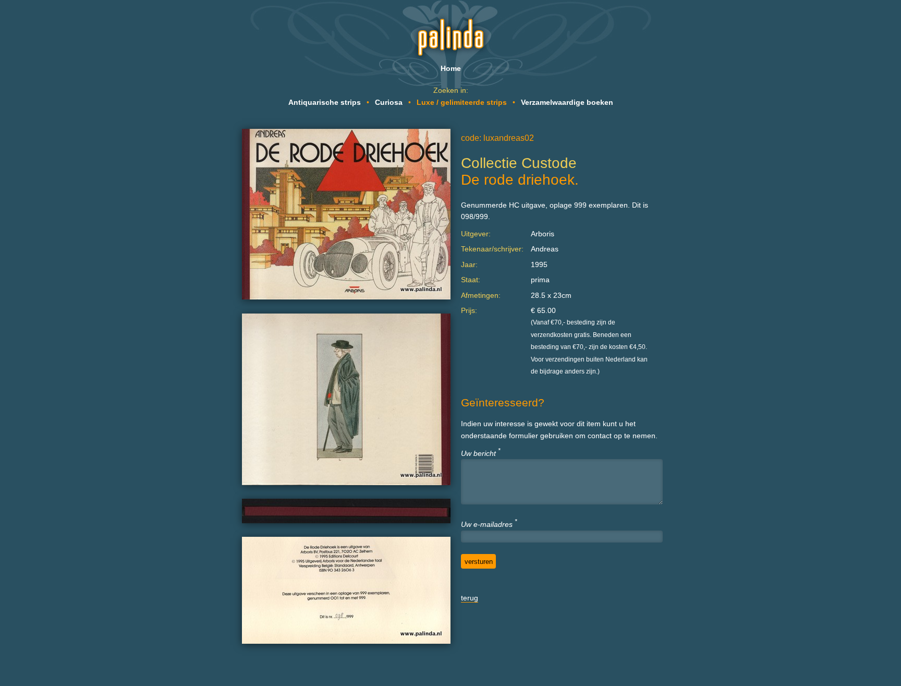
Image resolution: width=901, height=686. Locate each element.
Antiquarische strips (324, 102)
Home (451, 68)
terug (469, 598)
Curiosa (389, 102)
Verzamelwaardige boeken (567, 102)
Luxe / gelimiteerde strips (462, 102)
